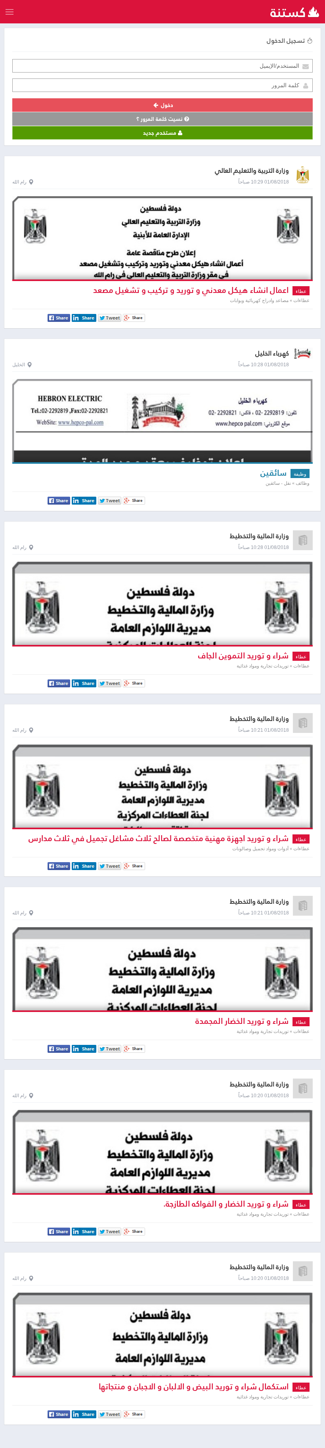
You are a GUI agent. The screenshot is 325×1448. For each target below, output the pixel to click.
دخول (166, 105)
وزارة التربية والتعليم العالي (252, 171)
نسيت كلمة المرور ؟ (160, 119)
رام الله (19, 182)
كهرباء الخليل (272, 353)
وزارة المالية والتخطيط (259, 536)
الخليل (18, 364)
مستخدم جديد (160, 133)
